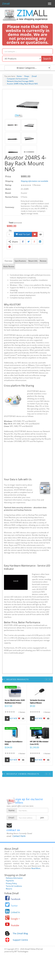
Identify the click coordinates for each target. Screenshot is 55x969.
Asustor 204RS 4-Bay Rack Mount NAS (22, 83)
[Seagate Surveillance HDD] (15, 733)
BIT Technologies (21, 951)
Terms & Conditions (14, 886)
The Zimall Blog (20, 933)
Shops (26, 76)
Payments (10, 881)
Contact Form (19, 836)
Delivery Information (14, 878)
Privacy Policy (11, 883)
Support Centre (20, 939)
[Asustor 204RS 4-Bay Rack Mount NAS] (27, 104)
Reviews (43, 261)
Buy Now (13, 718)
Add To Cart (24, 234)
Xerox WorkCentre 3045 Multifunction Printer (15, 701)
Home (19, 76)
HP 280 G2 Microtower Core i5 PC (39, 743)
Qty (10, 230)
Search (47, 58)
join (42, 817)
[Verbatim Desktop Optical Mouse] (40, 691)
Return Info (32, 261)
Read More (35, 868)
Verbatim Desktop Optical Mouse (37, 701)
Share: (14, 241)
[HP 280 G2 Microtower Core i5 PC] (40, 733)
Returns (9, 889)
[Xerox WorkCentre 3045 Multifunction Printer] (15, 691)
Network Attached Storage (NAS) (20, 81)
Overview (8, 261)
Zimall (6, 3)
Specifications (20, 261)
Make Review (8, 266)
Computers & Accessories (17, 78)
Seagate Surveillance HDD (13, 743)
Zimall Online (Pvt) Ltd (34, 949)
